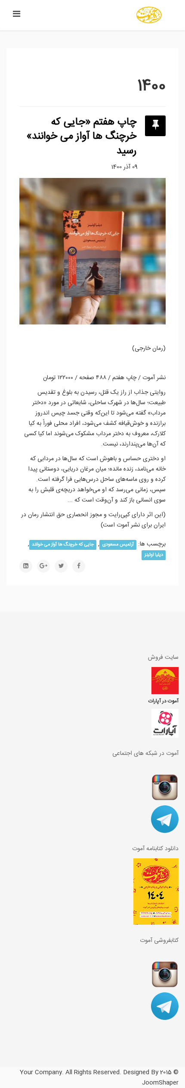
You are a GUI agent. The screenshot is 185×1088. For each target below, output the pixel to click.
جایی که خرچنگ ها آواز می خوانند (63, 544)
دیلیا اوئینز (154, 554)
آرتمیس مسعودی (118, 544)
